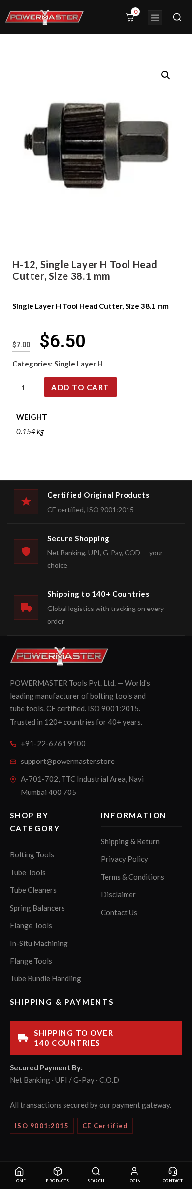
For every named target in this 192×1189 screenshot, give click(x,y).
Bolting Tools (32, 854)
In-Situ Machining (39, 943)
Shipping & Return (130, 841)
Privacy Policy (124, 858)
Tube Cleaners (33, 889)
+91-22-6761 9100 (53, 743)
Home (19, 1181)
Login (134, 1181)
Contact (173, 1181)
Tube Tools (28, 872)
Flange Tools (31, 925)
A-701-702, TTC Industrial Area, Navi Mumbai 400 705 (82, 785)
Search (96, 1181)
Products (57, 1181)
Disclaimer (118, 894)
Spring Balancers (37, 907)
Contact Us (119, 912)
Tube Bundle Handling (45, 978)
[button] (166, 75)
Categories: (33, 363)
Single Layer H (78, 363)
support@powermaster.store (68, 761)
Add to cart (80, 387)
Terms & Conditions (132, 876)
